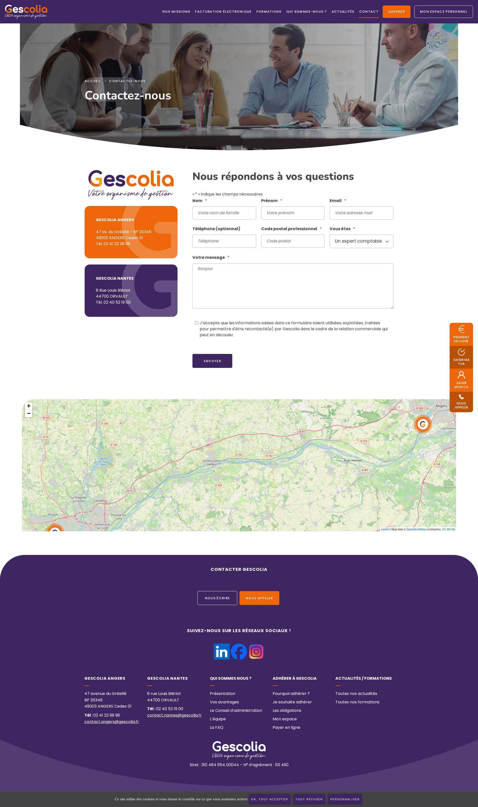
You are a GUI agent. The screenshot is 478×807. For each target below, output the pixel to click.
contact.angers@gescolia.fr (111, 722)
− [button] (28, 413)
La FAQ (216, 728)
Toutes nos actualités (356, 694)
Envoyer (212, 361)
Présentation (222, 694)
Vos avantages (224, 702)
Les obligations (287, 711)
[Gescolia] (26, 12)
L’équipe (218, 719)
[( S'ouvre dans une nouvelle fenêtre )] (222, 646)
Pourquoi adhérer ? (291, 694)
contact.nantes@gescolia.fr (174, 715)
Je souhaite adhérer (292, 702)
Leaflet (385, 529)
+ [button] (28, 406)
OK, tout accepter (269, 799)
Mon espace (285, 719)
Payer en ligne (286, 728)
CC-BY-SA (448, 529)
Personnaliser (345, 799)
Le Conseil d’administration (236, 711)
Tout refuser (309, 799)
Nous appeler (259, 598)
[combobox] (361, 241)
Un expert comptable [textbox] (358, 241)
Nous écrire (217, 598)
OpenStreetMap (415, 529)
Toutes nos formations (357, 702)
